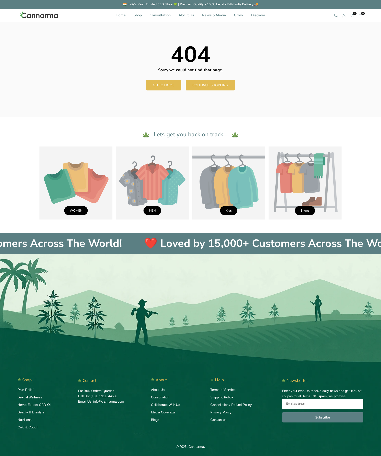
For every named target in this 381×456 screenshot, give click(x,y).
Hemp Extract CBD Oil (34, 405)
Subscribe (322, 417)
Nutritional (25, 420)
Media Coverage (163, 412)
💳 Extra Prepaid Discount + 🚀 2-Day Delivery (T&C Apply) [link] (190, 4)
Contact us (218, 420)
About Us (186, 15)
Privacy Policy (221, 412)
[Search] (336, 15)
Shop (138, 15)
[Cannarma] (40, 15)
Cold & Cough (28, 427)
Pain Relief (26, 390)
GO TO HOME (163, 85)
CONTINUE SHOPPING (210, 85)
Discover (258, 15)
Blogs (155, 420)
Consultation (160, 15)
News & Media (214, 15)
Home (121, 15)
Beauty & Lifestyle (31, 412)
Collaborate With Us (165, 405)
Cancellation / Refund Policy (231, 405)
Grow (238, 15)
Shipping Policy (221, 397)
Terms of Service (222, 390)
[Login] (344, 15)
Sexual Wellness (30, 397)
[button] (361, 15)
